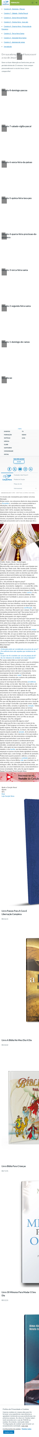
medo (19, 675)
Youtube (20, 469)
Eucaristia (5, 503)
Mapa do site (18, 484)
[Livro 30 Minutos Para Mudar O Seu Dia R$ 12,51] (19, 1224)
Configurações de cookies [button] (12, 1429)
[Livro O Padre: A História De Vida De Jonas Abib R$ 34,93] (19, 1352)
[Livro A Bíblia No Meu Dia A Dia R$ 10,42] (19, 970)
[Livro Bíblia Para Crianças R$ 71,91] (19, 1098)
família (12, 749)
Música (6, 441)
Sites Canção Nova (36, 3)
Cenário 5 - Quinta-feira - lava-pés (16, 22)
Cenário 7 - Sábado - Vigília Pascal (16, 13)
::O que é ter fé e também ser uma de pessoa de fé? (18, 655)
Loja (23, 438)
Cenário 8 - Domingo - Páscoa (14, 9)
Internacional (18, 488)
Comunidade (8, 451)
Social (6, 454)
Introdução (8, 46)
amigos (33, 629)
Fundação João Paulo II (21, 475)
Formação (8, 434)
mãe (21, 760)
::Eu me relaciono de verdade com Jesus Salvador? (17, 658)
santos (29, 592)
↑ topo (19, 428)
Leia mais (24, 1426)
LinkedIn (30, 469)
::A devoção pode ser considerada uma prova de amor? (19, 649)
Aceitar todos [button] (9, 1432)
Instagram (25, 469)
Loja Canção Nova (8, 796)
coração (31, 706)
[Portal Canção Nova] (6, 2)
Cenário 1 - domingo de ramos (14, 42)
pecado (21, 732)
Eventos (7, 431)
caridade (25, 758)
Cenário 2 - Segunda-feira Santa (15, 38)
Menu (32, 3)
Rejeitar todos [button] (26, 1429)
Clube (6, 444)
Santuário (8, 448)
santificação (28, 608)
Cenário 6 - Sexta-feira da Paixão (15, 18)
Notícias (7, 438)
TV (23, 431)
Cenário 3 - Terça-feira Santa (14, 33)
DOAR (19, 461)
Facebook (9, 469)
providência (32, 682)
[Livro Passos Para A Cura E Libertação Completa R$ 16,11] (19, 851)
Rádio (24, 434)
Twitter (14, 469)
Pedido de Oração (19, 479)
